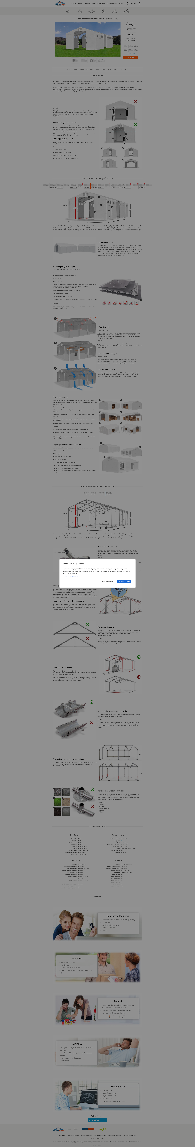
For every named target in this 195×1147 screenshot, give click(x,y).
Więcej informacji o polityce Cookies (72, 576)
